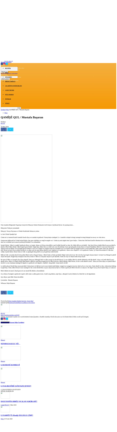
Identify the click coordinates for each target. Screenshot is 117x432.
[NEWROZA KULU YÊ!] (11, 338)
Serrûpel (3, 110)
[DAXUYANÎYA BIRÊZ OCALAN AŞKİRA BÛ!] (5, 398)
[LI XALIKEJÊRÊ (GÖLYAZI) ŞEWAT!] (11, 381)
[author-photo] (5, 312)
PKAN (6, 72)
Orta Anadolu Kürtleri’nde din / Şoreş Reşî (21, 301)
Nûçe (7, 110)
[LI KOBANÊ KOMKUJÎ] (11, 359)
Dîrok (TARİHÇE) (10, 81)
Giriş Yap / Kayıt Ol (8, 61)
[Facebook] (4, 129)
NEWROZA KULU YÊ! (10, 344)
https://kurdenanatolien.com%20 (10, 315)
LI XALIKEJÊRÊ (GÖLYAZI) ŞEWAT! (16, 386)
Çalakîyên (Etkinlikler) (13, 86)
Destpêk (8, 68)
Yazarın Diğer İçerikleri (16, 322)
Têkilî (7, 103)
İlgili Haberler (5, 322)
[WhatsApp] (23, 129)
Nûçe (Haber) (9, 94)
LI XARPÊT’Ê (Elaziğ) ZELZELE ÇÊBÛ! (17, 415)
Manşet (3, 340)
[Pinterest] (17, 129)
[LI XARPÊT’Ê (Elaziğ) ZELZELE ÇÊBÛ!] (5, 412)
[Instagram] (4, 318)
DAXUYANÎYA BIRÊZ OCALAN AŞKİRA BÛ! (19, 401)
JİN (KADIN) (8, 77)
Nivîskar (8, 99)
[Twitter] (10, 129)
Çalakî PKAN (5, 405)
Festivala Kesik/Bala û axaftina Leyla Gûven (22, 302)
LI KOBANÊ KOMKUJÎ (10, 365)
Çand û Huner (9, 90)
